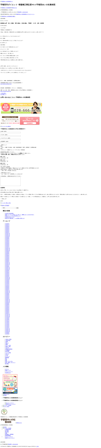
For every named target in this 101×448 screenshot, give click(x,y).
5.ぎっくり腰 (8, 345)
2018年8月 (7, 304)
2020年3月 (7, 288)
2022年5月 (7, 273)
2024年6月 (7, 255)
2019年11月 (7, 292)
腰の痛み (7, 431)
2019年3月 (7, 297)
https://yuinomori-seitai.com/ (5, 91)
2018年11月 (7, 300)
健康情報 (7, 357)
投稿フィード (8, 370)
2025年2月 (7, 245)
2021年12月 (7, 277)
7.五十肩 (7, 347)
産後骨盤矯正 (8, 435)
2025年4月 (7, 243)
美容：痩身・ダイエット (10, 362)
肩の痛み (7, 430)
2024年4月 (7, 257)
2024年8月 (7, 253)
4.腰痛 (6, 344)
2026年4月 (7, 228)
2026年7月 (7, 224)
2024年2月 (7, 260)
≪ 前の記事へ (3, 93)
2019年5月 (7, 295)
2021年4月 (7, 283)
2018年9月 (7, 303)
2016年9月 (7, 332)
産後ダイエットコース (9, 437)
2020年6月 (7, 287)
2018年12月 (7, 299)
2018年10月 (7, 302)
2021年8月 (7, 281)
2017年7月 (7, 320)
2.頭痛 (6, 341)
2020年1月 (7, 289)
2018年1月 (7, 313)
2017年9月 (7, 317)
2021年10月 (7, 278)
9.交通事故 (7, 350)
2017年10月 (7, 316)
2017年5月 (7, 322)
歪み (6, 358)
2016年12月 (7, 328)
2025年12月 (7, 233)
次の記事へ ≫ (3, 94)
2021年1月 (7, 284)
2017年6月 (7, 321)
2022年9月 (7, 270)
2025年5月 (7, 242)
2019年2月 (7, 298)
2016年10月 (7, 331)
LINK (37, 446)
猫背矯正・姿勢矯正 (9, 434)
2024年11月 (7, 249)
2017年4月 (7, 324)
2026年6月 (7, 226)
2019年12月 (7, 291)
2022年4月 (7, 275)
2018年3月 (7, 310)
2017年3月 (7, 325)
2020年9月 (7, 286)
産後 (6, 360)
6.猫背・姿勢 (8, 346)
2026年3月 (7, 229)
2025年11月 (7, 234)
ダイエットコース (9, 436)
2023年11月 (7, 264)
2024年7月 (7, 254)
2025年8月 (7, 238)
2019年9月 (7, 293)
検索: (4, 207)
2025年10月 (7, 235)
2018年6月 (7, 306)
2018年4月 (7, 309)
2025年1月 (7, 246)
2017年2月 (7, 326)
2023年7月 (7, 265)
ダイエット (7, 356)
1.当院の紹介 (8, 340)
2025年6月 (7, 240)
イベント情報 (8, 352)
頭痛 (6, 433)
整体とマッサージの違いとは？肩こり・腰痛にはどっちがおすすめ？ (19, 214)
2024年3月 (7, 259)
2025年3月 (7, 244)
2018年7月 (7, 305)
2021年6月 (7, 282)
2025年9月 (7, 237)
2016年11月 (7, 330)
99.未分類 (7, 351)
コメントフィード (9, 371)
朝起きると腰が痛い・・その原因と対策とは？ (15, 218)
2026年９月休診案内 (9, 213)
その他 (6, 355)
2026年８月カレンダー (9, 217)
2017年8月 (7, 319)
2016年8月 (7, 333)
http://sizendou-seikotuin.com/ (6, 83)
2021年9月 (7, 280)
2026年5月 (7, 227)
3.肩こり (7, 342)
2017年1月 (7, 327)
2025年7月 (7, 239)
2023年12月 (7, 262)
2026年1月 (7, 232)
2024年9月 (7, 251)
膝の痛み (7, 363)
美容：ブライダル (9, 361)
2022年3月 (7, 276)
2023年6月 (7, 266)
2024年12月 (7, 248)
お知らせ (7, 353)
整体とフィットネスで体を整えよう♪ (13, 215)
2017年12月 (7, 314)
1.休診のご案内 (8, 339)
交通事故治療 (8, 429)
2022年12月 (7, 267)
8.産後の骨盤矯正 (8, 349)
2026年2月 (7, 231)
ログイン (7, 369)
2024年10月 (7, 250)
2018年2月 (7, 311)
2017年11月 (7, 315)
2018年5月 (7, 308)
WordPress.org (8, 372)
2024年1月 (7, 261)
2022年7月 (7, 271)
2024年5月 (7, 256)
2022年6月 (7, 272)
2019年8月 (7, 294)
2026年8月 (7, 223)
